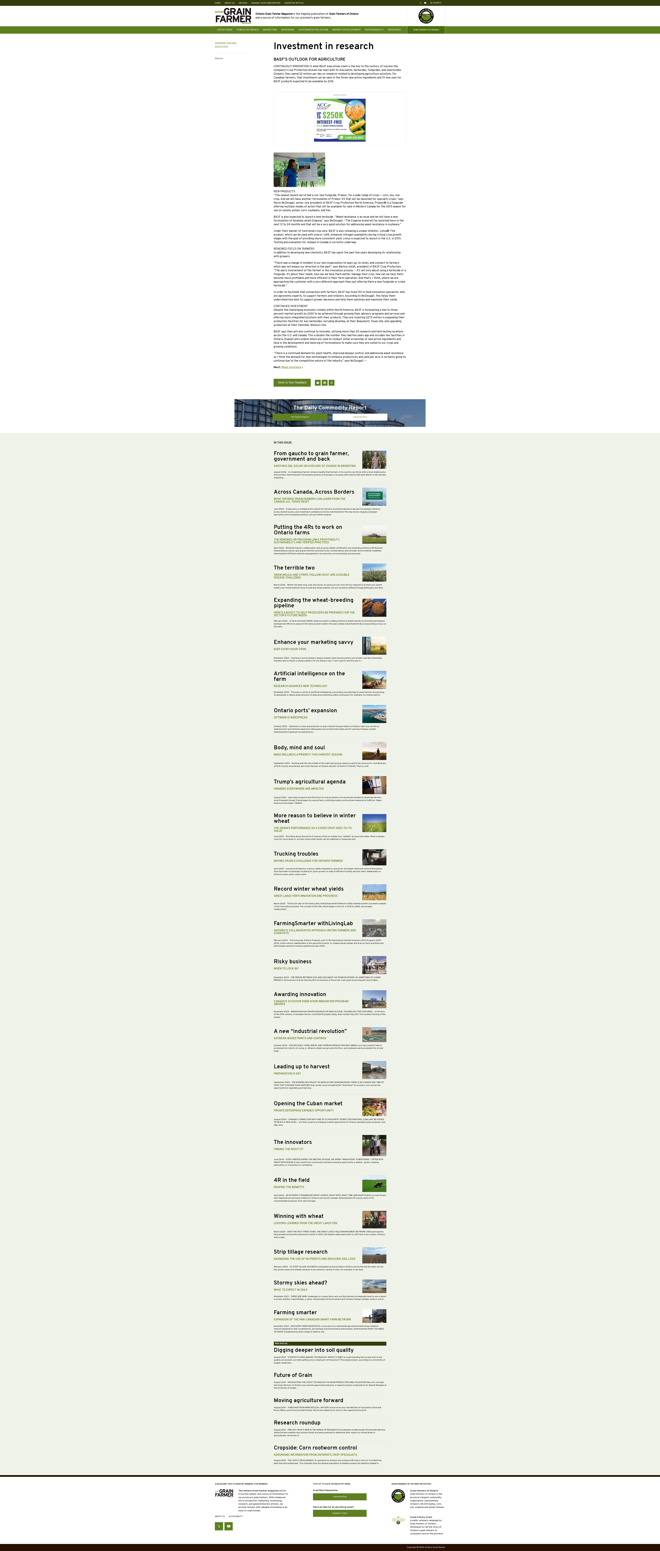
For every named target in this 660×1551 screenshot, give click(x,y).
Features (232, 43)
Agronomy (287, 29)
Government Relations (313, 29)
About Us (230, 3)
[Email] (318, 383)
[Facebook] (325, 383)
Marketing (270, 29)
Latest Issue (225, 29)
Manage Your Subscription (265, 3)
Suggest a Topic (339, 1513)
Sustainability (374, 29)
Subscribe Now (360, 417)
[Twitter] (331, 383)
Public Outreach (248, 29)
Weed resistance (291, 367)
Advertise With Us (294, 3)
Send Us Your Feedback (292, 382)
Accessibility (236, 1516)
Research (394, 29)
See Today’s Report (300, 417)
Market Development (346, 29)
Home (218, 3)
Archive (243, 3)
